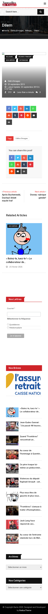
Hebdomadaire (15, 328)
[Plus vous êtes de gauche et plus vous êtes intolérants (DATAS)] (12, 496)
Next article (40, 191)
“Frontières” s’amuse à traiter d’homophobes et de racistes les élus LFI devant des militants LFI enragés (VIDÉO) (30, 508)
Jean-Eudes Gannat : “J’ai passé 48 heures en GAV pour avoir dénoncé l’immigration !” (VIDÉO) (30, 424)
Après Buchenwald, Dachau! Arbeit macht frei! (11, 197)
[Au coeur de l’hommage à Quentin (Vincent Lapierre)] (12, 454)
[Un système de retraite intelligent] (23, 384)
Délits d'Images (22, 138)
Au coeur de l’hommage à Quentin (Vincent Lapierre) (30, 452)
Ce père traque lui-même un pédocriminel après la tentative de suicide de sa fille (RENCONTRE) (31, 466)
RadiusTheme (25, 610)
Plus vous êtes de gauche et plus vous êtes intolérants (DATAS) (29, 494)
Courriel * (11, 308)
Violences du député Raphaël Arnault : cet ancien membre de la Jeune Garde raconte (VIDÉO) (30, 480)
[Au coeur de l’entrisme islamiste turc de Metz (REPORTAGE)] (12, 539)
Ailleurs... (29, 31)
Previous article (10, 191)
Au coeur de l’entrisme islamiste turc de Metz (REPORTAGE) (30, 537)
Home (6, 31)
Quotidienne (14, 325)
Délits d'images (17, 31)
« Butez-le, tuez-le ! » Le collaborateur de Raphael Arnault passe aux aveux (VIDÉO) (30, 410)
